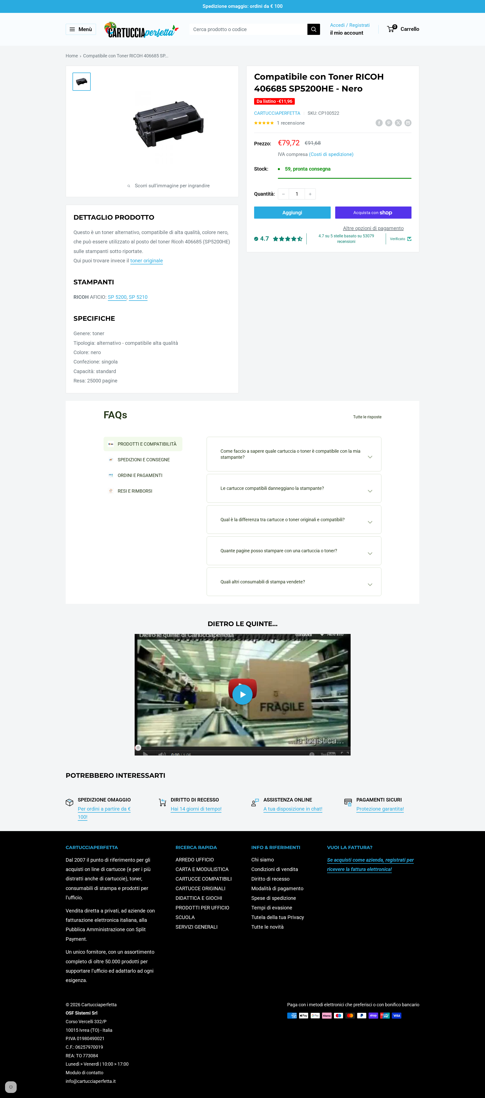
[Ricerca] (313, 29)
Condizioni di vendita (274, 869)
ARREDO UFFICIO (195, 860)
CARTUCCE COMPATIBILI (204, 879)
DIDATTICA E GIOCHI (199, 898)
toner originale (146, 261)
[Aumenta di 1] (310, 194)
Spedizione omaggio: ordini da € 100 (243, 6)
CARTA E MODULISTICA (202, 869)
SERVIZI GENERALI (196, 927)
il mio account (346, 33)
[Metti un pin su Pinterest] (388, 122)
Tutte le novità (267, 927)
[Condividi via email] (407, 122)
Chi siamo (262, 860)
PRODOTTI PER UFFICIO (202, 908)
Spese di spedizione (273, 898)
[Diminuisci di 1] (283, 194)
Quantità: (264, 194)
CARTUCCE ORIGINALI (200, 888)
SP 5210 (138, 297)
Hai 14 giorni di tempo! (196, 809)
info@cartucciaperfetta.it (91, 1081)
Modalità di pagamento (277, 888)
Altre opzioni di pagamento (373, 228)
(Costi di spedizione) (331, 154)
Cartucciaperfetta (277, 113)
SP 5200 (117, 297)
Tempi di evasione (271, 908)
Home (72, 55)
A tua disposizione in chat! (292, 809)
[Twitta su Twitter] (398, 122)
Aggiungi (292, 213)
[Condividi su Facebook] (379, 122)
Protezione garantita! (380, 809)
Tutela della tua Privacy (277, 917)
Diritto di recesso (270, 879)
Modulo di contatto (84, 1072)
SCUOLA (185, 917)
